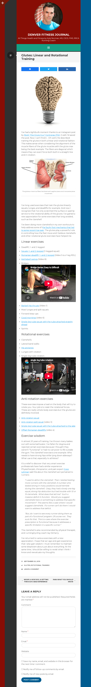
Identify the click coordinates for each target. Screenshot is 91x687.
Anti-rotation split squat (32, 422)
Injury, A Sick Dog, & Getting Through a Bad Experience (36, 581)
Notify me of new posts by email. (38, 674)
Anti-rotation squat (30, 418)
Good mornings (28, 318)
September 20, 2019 (32, 561)
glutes (27, 565)
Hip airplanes (27, 348)
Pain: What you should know (63, 581)
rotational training (40, 565)
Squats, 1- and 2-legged (32, 251)
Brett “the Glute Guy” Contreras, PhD (42, 135)
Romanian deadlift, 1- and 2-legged (37, 255)
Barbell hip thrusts (30, 306)
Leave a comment (31, 569)
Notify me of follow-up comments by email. (43, 669)
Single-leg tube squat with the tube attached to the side (48, 426)
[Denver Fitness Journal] (49, 16)
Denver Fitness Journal (48, 34)
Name (24, 631)
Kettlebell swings (29, 259)
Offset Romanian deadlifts (33, 430)
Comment (26, 605)
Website (25, 651)
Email (24, 641)
